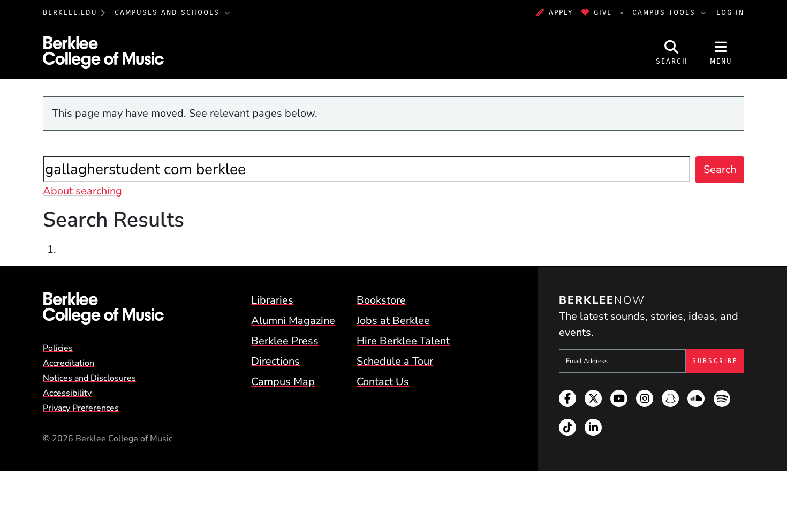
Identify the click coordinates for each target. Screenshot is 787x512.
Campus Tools (665, 12)
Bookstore (381, 300)
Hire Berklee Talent (403, 341)
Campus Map (283, 381)
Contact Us (383, 381)
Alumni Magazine (293, 320)
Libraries (272, 300)
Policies (58, 348)
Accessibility (67, 393)
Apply (561, 12)
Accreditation (68, 363)
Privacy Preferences (81, 408)
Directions (275, 361)
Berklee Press (285, 341)
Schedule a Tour (395, 361)
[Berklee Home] (103, 308)
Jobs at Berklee (393, 320)
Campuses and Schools (169, 12)
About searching (82, 191)
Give (603, 12)
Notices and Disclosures (89, 378)
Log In (730, 12)
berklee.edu (70, 12)
